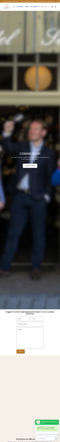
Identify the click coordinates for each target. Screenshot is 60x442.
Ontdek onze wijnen (30, 165)
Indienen (20, 351)
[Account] (52, 6)
